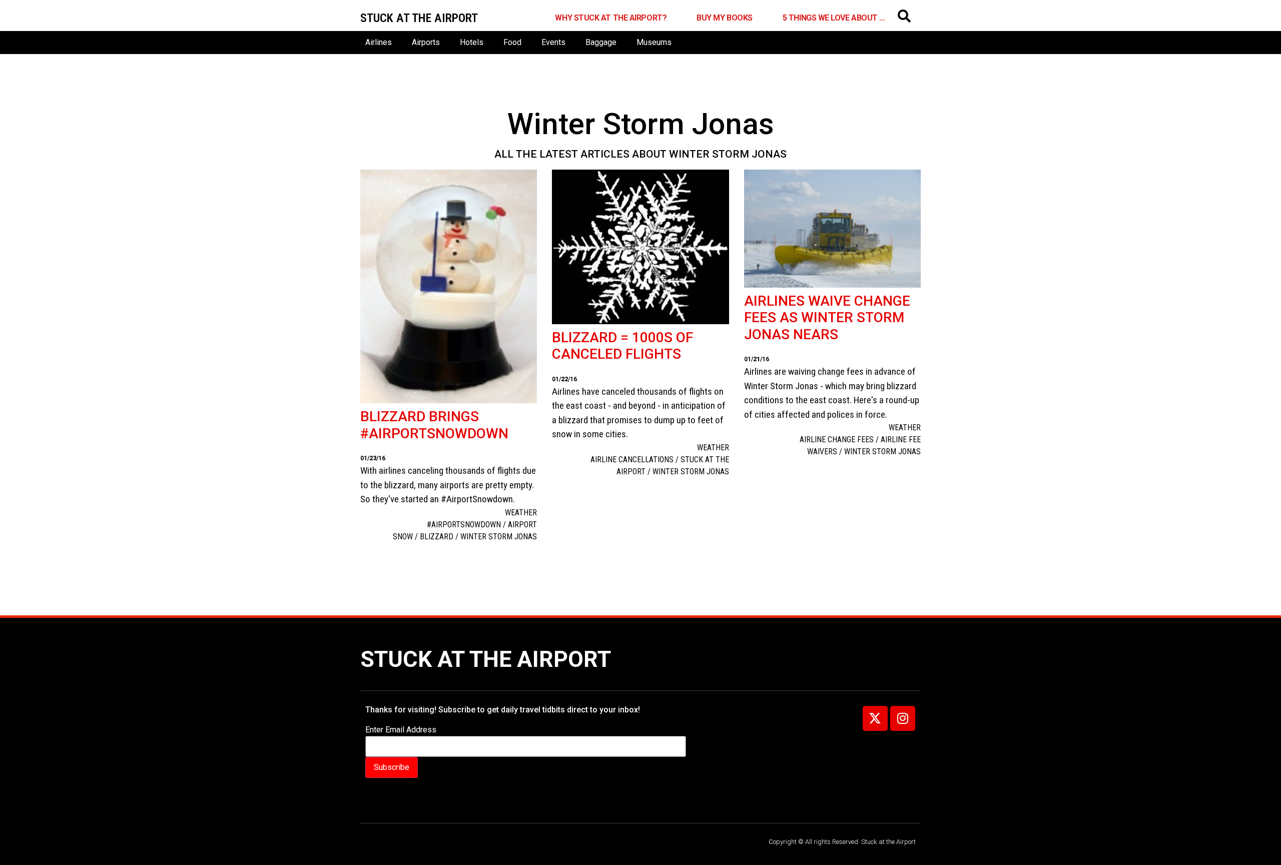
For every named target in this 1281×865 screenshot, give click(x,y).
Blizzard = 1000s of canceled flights (622, 346)
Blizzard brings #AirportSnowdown (434, 425)
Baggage (600, 42)
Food (512, 42)
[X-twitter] (875, 718)
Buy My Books (725, 18)
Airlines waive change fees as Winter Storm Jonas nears (827, 318)
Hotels (471, 42)
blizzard (436, 536)
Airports (426, 42)
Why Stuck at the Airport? (611, 18)
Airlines (378, 42)
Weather (521, 512)
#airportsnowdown (464, 524)
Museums (654, 42)
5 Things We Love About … (834, 18)
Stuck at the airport (419, 18)
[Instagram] (902, 718)
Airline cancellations (632, 459)
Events (553, 42)
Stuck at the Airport (485, 659)
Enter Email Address (400, 730)
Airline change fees (837, 439)
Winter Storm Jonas (498, 536)
